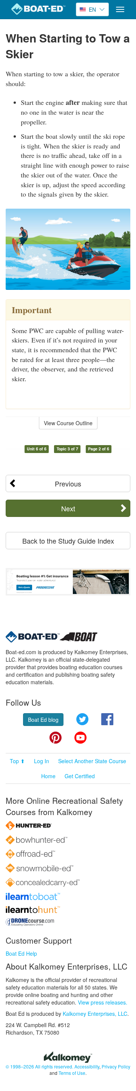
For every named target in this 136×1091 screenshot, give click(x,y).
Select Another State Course (92, 761)
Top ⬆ (17, 761)
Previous (68, 483)
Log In (41, 761)
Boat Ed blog (43, 719)
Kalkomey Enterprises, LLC (95, 1013)
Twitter (82, 719)
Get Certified (80, 776)
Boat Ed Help (21, 953)
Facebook (107, 719)
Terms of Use (72, 1073)
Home (48, 776)
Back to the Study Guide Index (68, 541)
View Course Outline (68, 423)
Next (68, 508)
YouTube (80, 738)
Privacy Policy (116, 1066)
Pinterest (55, 738)
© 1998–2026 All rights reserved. (39, 1066)
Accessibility (86, 1066)
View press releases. (102, 1002)
